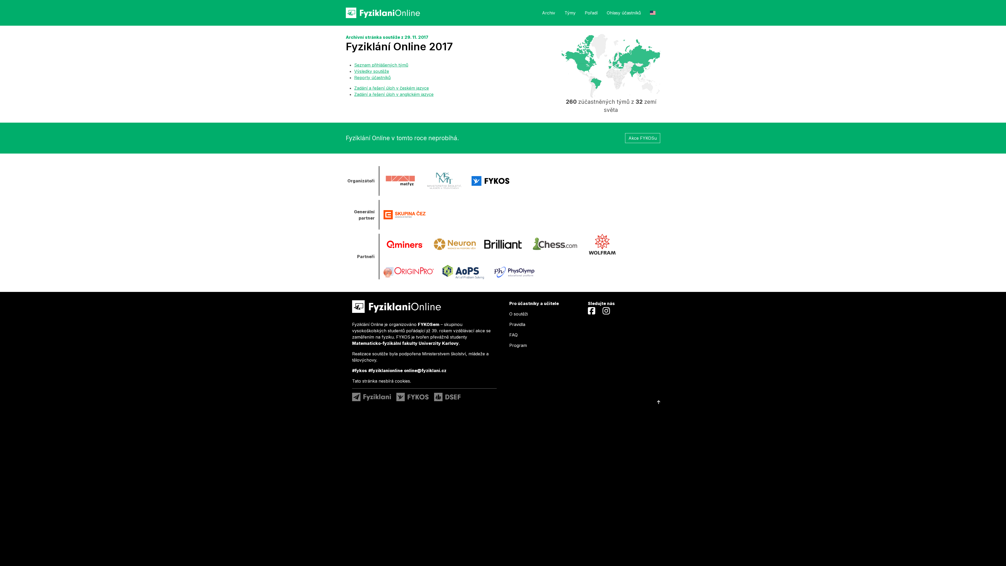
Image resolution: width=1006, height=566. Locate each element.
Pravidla (517, 324)
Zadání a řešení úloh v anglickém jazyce (394, 94)
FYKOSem (428, 324)
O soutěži (518, 314)
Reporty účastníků (372, 77)
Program (518, 345)
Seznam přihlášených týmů (381, 65)
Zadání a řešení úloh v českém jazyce (391, 88)
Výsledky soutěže (371, 71)
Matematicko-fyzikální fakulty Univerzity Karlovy (405, 343)
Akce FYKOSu (642, 138)
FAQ (513, 335)
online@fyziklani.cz (425, 370)
